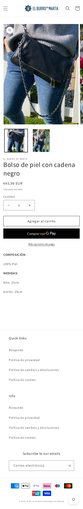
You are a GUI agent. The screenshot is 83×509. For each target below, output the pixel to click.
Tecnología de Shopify (53, 501)
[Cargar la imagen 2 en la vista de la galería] (41, 140)
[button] (5, 8)
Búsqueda (16, 350)
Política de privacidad (24, 360)
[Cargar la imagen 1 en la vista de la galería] (16, 140)
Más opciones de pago (41, 244)
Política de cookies (22, 380)
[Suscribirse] (69, 465)
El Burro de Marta (35, 501)
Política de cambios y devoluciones (34, 370)
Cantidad (9, 196)
